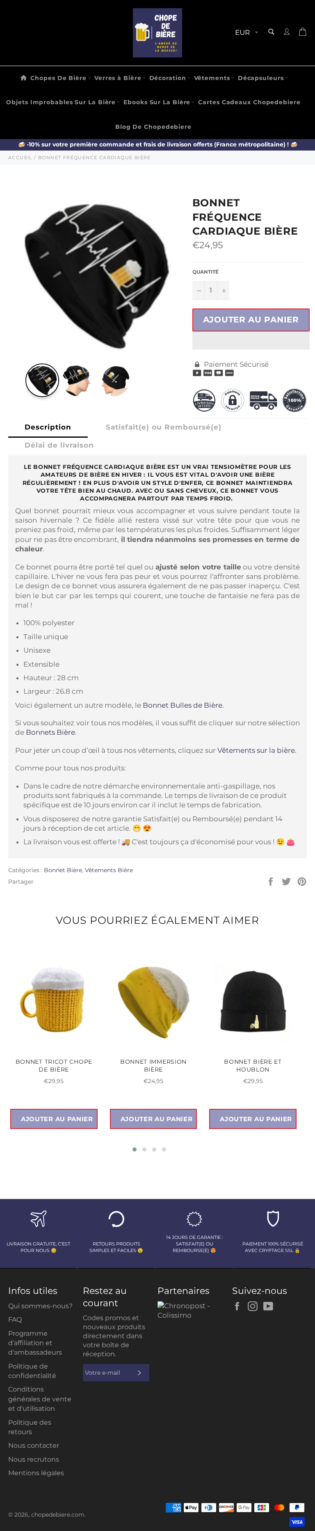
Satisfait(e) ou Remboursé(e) (163, 427)
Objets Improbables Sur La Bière (61, 102)
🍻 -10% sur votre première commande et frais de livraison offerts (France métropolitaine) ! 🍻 (157, 144)
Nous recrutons (33, 1459)
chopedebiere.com (57, 1514)
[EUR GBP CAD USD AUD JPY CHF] (245, 33)
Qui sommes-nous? (40, 1306)
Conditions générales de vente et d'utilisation (39, 1398)
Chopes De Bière (58, 78)
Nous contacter (33, 1445)
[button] (251, 340)
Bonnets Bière (50, 732)
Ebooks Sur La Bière (156, 102)
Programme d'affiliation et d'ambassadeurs (35, 1343)
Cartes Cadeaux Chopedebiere (249, 102)
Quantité (205, 272)
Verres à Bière (118, 78)
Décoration (167, 78)
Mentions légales (36, 1473)
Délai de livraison (59, 445)
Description (48, 427)
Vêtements (212, 78)
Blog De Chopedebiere (153, 126)
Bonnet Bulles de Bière (182, 705)
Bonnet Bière (63, 870)
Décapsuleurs (261, 78)
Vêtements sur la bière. (257, 750)
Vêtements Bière (109, 870)
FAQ (15, 1319)
